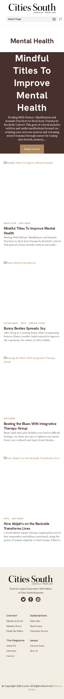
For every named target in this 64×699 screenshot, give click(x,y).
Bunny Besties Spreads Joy (25, 328)
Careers (10, 655)
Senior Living (37, 323)
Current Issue (37, 645)
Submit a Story (13, 626)
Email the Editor (14, 630)
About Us (11, 645)
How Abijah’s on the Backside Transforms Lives (26, 526)
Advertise (11, 650)
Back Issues (36, 626)
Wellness (24, 223)
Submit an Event (14, 620)
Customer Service (39, 630)
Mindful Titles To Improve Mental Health (32, 83)
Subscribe (35, 620)
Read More (32, 149)
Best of (34, 650)
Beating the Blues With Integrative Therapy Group (30, 426)
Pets (23, 323)
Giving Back (11, 323)
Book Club (10, 223)
